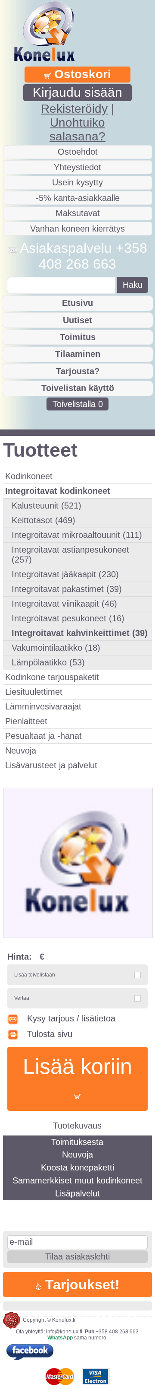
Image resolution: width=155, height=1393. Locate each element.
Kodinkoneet (29, 476)
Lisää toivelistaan (34, 975)
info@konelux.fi (64, 1332)
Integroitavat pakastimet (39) (67, 589)
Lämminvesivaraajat (43, 706)
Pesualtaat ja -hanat (43, 736)
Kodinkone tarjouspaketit (52, 677)
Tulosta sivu (49, 1034)
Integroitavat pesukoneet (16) (68, 618)
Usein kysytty (77, 182)
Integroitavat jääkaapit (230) (65, 574)
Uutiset (77, 320)
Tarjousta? (77, 371)
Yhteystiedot (77, 167)
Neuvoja (20, 750)
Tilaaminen (77, 354)
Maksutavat (78, 213)
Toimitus (78, 337)
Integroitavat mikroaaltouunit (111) (77, 535)
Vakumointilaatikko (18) (56, 647)
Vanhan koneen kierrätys (77, 228)
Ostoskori (81, 74)
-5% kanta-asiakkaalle (78, 198)
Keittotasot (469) (43, 520)
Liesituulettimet (33, 691)
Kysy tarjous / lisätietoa (71, 1018)
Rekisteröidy (74, 108)
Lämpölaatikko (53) (48, 662)
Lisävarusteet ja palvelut (51, 765)
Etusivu (77, 303)
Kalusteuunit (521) (46, 505)
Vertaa (21, 998)
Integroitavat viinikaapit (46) (64, 603)
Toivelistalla (78, 404)
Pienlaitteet (26, 721)
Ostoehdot (78, 151)
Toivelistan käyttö (77, 388)
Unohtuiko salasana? (77, 129)
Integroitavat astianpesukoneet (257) (70, 554)
